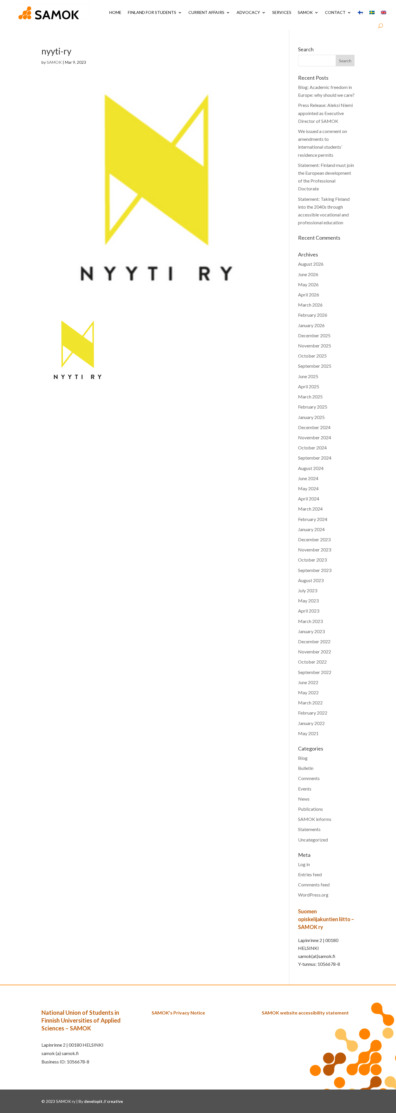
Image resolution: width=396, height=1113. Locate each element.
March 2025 (310, 396)
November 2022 (314, 651)
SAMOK (305, 12)
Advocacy (248, 12)
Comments (309, 778)
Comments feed (314, 884)
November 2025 (314, 345)
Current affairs (206, 12)
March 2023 (310, 621)
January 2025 (311, 417)
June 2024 (308, 478)
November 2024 (314, 437)
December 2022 (314, 641)
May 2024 (308, 488)
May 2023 (308, 600)
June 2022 (308, 682)
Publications (310, 809)
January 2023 (311, 631)
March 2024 (310, 508)
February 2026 (312, 315)
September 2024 (314, 457)
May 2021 (308, 733)
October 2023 (312, 559)
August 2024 (311, 468)
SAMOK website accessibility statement (305, 1012)
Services (281, 12)
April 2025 (308, 386)
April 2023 (308, 610)
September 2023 (314, 570)
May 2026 (308, 284)
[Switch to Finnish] (360, 12)
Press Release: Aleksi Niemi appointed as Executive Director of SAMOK (325, 112)
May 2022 (308, 692)
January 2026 (311, 325)
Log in (304, 864)
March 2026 (310, 304)
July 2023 (307, 590)
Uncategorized (313, 839)
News (304, 798)
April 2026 (308, 294)
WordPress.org (313, 894)
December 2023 (314, 539)
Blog (303, 758)
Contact (335, 12)
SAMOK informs (314, 819)
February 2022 (312, 712)
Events (304, 788)
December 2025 (314, 335)
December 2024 (314, 427)
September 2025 (314, 366)
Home (115, 12)
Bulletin (305, 768)
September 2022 (314, 672)
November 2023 (314, 549)
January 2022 (311, 723)
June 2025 (308, 376)
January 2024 (311, 529)
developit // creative (103, 1101)
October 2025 (312, 355)
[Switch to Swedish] (372, 12)
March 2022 (310, 702)
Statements (309, 829)
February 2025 (312, 406)
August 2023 (311, 580)
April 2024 (308, 498)
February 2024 (312, 519)
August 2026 (311, 264)
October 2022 (312, 661)
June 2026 (308, 274)
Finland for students (152, 12)
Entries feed (310, 874)
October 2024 (312, 447)
